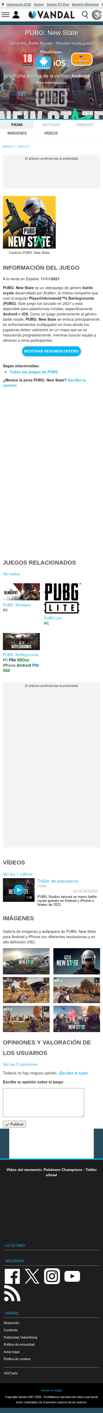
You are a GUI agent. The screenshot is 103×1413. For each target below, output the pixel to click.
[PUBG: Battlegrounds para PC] (21, 641)
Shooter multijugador (75, 43)
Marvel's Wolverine (85, 4)
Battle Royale (41, 43)
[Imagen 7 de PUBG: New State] (26, 961)
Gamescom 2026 (19, 4)
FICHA (17, 125)
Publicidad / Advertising (20, 1337)
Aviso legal (12, 1352)
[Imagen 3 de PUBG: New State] (26, 1019)
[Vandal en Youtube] (72, 1276)
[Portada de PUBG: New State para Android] (29, 222)
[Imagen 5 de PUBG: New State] (26, 990)
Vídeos (51, 133)
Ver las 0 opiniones (20, 1064)
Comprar (82, 61)
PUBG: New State (51, 32)
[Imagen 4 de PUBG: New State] (76, 990)
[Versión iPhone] (59, 62)
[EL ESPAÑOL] (97, 14)
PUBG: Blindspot (17, 604)
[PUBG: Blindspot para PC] (21, 591)
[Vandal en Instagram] (52, 1276)
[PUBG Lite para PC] (62, 598)
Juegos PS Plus (57, 4)
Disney (39, 4)
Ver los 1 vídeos (17, 874)
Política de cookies (17, 1359)
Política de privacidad (19, 1344)
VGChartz (11, 1373)
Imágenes (17, 133)
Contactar (11, 1330)
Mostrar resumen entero (51, 351)
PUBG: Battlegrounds (21, 654)
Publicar (16, 1124)
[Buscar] (85, 14)
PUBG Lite (53, 618)
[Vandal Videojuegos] (51, 14)
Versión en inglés (51, 1390)
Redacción (11, 1323)
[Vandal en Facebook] (12, 1276)
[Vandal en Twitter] (32, 1276)
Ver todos (11, 573)
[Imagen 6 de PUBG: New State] (76, 961)
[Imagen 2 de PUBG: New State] (76, 1019)
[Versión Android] (43, 62)
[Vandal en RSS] (12, 1292)
